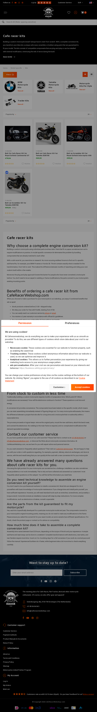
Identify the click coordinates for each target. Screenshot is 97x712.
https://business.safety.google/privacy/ (37, 368)
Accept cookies (82, 387)
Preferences (72, 323)
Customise (58, 387)
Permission (24, 323)
